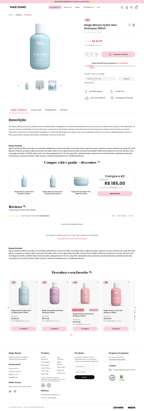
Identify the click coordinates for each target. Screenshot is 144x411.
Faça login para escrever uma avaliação (72, 238)
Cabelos (19, 15)
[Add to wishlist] (129, 25)
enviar (84, 377)
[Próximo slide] (61, 85)
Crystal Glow (45, 368)
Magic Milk (44, 374)
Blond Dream (59, 363)
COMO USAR (36, 110)
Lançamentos (55, 7)
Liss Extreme (60, 358)
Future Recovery (44, 358)
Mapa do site (13, 374)
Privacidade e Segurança (50, 395)
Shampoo (28, 15)
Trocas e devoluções (48, 398)
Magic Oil (60, 370)
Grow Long (61, 373)
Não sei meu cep (89, 82)
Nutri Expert (45, 365)
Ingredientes (13, 377)
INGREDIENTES (50, 110)
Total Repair (45, 362)
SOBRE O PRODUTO (19, 110)
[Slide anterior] (18, 85)
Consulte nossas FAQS (117, 359)
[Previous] (8, 307)
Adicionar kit (115, 193)
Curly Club (45, 371)
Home (11, 15)
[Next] (135, 307)
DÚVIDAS (63, 110)
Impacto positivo (15, 371)
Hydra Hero (61, 367)
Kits (98, 7)
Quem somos (14, 368)
